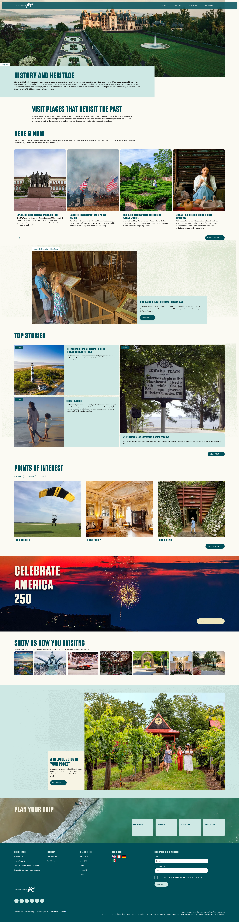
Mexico (114, 860)
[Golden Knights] (47, 512)
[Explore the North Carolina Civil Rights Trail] (40, 190)
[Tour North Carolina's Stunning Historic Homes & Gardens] (146, 190)
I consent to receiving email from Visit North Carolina (180, 877)
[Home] (23, 5)
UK (114, 856)
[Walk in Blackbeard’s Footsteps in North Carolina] (172, 396)
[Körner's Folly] (119, 512)
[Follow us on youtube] (37, 901)
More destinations (214, 546)
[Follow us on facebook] (22, 901)
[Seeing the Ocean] (66, 422)
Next (22, 237)
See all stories (214, 454)
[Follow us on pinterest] (32, 901)
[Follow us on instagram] (27, 901)
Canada (119, 856)
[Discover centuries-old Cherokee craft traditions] (199, 191)
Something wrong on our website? (27, 870)
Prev (15, 237)
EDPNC (82, 874)
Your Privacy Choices (57, 911)
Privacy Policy (29, 911)
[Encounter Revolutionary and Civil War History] (93, 190)
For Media (51, 861)
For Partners (52, 856)
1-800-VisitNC (19, 861)
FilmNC (83, 865)
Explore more (146, 318)
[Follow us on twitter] (16, 901)
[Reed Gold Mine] (191, 512)
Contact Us (18, 856)
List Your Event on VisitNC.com (26, 865)
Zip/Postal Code (160, 866)
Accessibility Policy (41, 911)
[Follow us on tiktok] (42, 901)
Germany (124, 856)
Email (157, 856)
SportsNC (83, 870)
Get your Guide (57, 783)
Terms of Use (18, 911)
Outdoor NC (84, 856)
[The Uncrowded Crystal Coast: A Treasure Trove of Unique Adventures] (66, 370)
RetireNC (83, 861)
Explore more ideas (213, 238)
